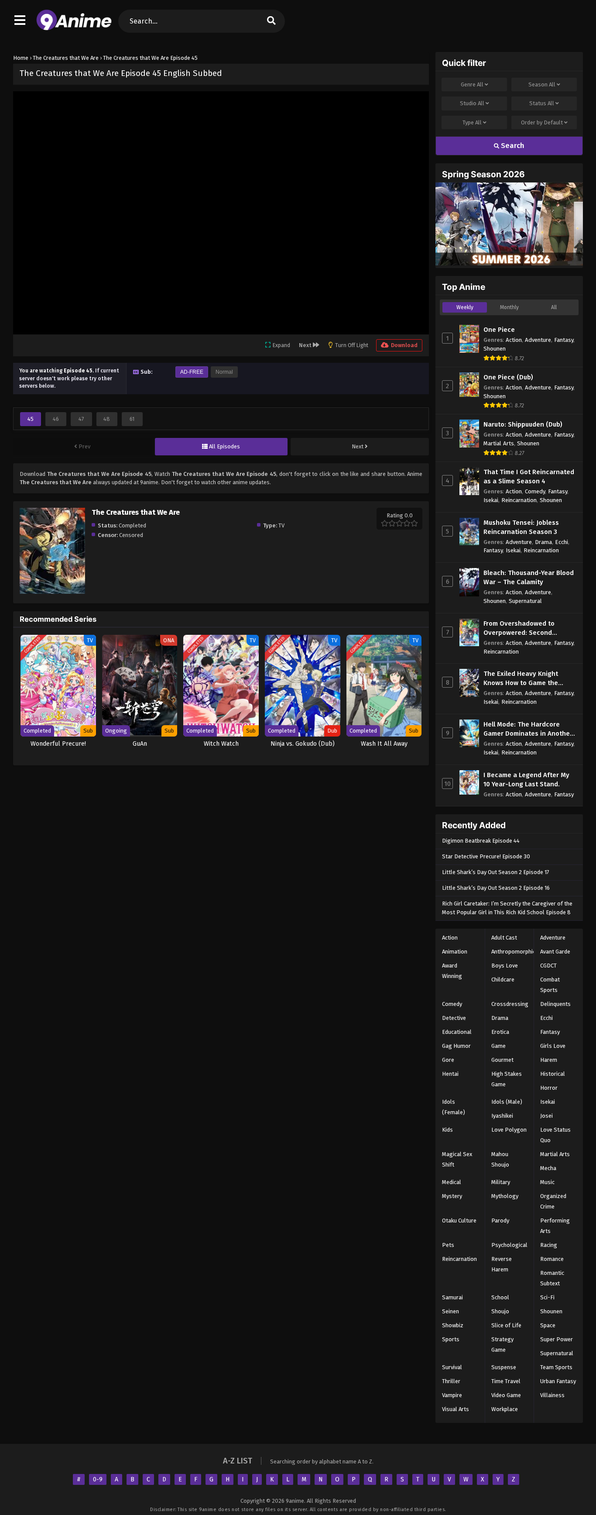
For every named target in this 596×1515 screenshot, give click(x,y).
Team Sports (556, 1367)
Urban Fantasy (558, 1381)
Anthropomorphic (513, 951)
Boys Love (504, 965)
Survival (452, 1367)
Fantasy (563, 340)
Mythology (504, 1196)
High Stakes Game (506, 1079)
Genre (472, 84)
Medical (451, 1182)
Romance (552, 1259)
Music (547, 1182)
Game (498, 1046)
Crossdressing (509, 1004)
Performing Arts (555, 1225)
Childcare (502, 979)
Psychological (509, 1245)
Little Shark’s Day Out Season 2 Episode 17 (495, 872)
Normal (224, 372)
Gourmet (502, 1060)
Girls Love (552, 1046)
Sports (450, 1339)
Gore (448, 1060)
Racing (548, 1245)
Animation (454, 951)
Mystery (452, 1196)
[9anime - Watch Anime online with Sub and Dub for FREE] (74, 28)
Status (541, 103)
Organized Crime (553, 1201)
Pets (448, 1245)
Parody (500, 1220)
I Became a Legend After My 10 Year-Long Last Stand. (526, 779)
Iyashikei (502, 1115)
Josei (546, 1115)
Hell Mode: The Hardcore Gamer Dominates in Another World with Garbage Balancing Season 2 (527, 729)
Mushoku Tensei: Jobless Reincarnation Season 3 (521, 527)
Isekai (490, 500)
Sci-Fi (547, 1297)
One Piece (499, 330)
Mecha (548, 1168)
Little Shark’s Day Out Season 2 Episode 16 (496, 888)
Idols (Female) (453, 1107)
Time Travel (506, 1381)
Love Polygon (509, 1129)
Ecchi (561, 542)
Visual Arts (455, 1409)
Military (500, 1182)
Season (541, 84)
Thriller (451, 1381)
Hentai (450, 1074)
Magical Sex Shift (457, 1159)
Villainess (552, 1395)
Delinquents (555, 1004)
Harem (548, 1060)
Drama (543, 542)
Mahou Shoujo (500, 1159)
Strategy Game (502, 1344)
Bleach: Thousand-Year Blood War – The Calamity (528, 577)
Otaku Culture (459, 1220)
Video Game (506, 1395)
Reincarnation (519, 500)
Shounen (494, 348)
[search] (271, 21)
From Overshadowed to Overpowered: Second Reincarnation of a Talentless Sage (529, 628)
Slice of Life (506, 1325)
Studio (472, 103)
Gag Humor (456, 1046)
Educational (457, 1032)
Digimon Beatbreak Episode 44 (481, 840)
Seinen (450, 1311)
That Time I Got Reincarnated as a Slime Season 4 (528, 476)
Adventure (538, 340)
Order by (542, 122)
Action (514, 340)
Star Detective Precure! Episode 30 (486, 856)
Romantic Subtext (552, 1278)
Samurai (452, 1297)
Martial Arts (498, 443)
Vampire (452, 1395)
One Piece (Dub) (508, 377)
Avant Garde (555, 951)
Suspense (503, 1367)
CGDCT (548, 965)
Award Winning (452, 970)
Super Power (556, 1339)
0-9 (98, 1479)
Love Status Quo (555, 1134)
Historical (552, 1074)
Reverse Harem (501, 1264)
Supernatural (525, 601)
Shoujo (500, 1311)
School (500, 1297)
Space (547, 1325)
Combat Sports (550, 984)
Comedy (535, 491)
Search (511, 145)
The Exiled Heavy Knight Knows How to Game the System (520, 679)
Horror (549, 1088)
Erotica (500, 1032)
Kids (447, 1129)
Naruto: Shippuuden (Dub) (522, 424)
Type (472, 122)
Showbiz (452, 1325)
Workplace (504, 1409)
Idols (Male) (506, 1101)
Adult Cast (504, 937)
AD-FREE (191, 372)
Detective (454, 1018)
